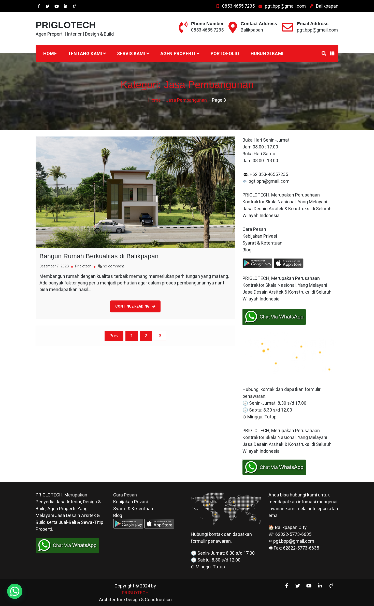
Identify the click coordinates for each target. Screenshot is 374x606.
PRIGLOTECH (66, 25)
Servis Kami (131, 53)
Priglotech (83, 266)
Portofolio (225, 53)
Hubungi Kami (267, 53)
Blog (247, 249)
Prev (114, 335)
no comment (113, 266)
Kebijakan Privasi (259, 236)
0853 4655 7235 (238, 6)
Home (50, 53)
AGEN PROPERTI (178, 53)
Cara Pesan (254, 229)
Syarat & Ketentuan (262, 243)
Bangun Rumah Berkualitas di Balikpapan (99, 256)
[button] (14, 591)
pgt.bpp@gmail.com (285, 6)
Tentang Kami (85, 53)
